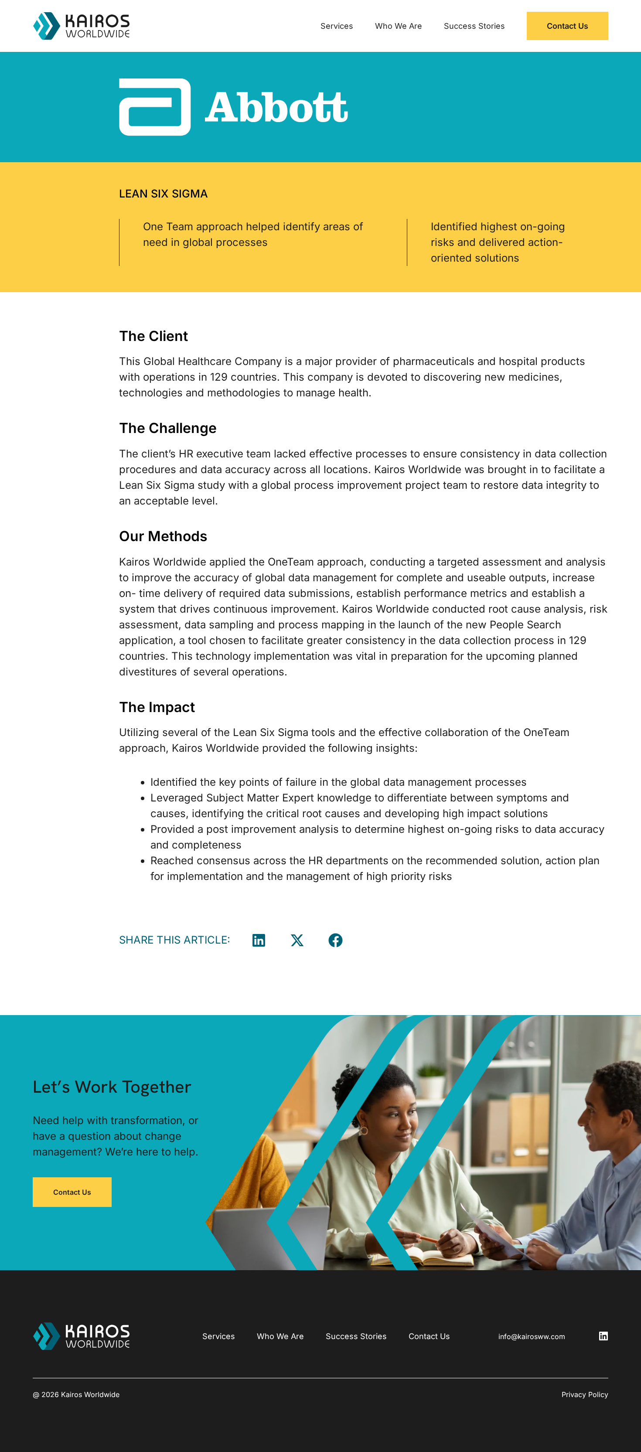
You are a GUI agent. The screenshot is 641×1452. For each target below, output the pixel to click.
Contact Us (567, 26)
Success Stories (474, 26)
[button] (259, 940)
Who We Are (398, 26)
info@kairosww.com (531, 1336)
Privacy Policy (585, 1394)
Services (336, 26)
